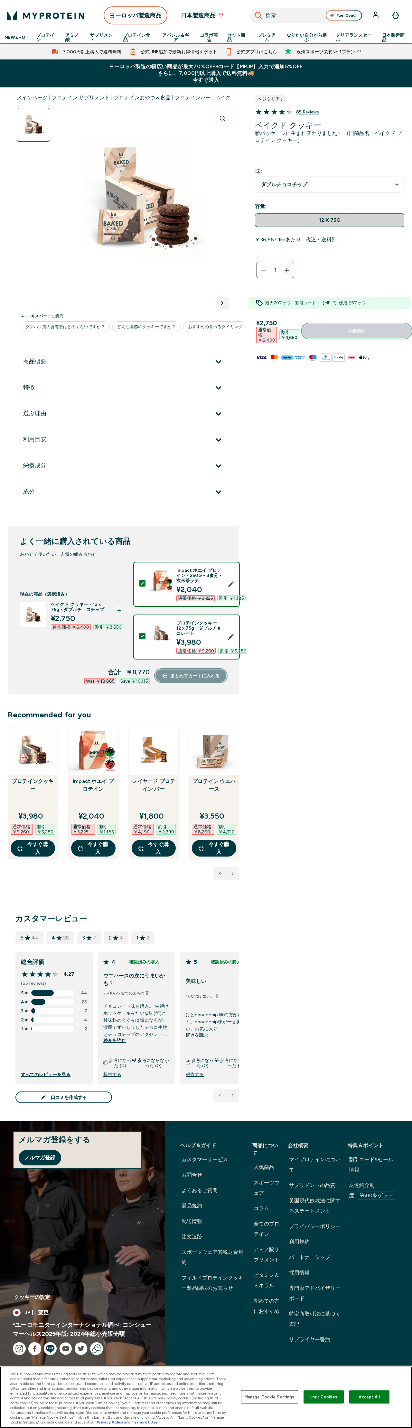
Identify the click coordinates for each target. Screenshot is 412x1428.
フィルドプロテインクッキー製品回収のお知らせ (212, 1283)
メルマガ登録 (39, 1157)
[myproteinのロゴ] (45, 15)
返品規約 (192, 1205)
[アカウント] (376, 15)
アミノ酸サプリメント (266, 1254)
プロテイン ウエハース (214, 785)
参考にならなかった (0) (153, 1063)
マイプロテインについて (315, 1164)
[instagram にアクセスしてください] (19, 1348)
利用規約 (299, 1241)
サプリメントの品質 (312, 1185)
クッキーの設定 (32, 1297)
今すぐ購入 (37, 848)
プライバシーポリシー (315, 1226)
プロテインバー (193, 97)
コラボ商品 (209, 37)
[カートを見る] (395, 15)
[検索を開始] (258, 15)
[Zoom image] (222, 118)
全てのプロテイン (266, 1229)
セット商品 (236, 37)
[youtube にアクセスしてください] (65, 1348)
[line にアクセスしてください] (50, 1348)
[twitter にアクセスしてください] (81, 1348)
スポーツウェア (266, 1188)
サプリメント (101, 37)
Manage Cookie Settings (270, 1396)
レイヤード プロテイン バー (153, 785)
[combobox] (307, 15)
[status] (275, 270)
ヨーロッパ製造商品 (135, 15)
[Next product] (232, 873)
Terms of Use (145, 1422)
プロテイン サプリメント (81, 97)
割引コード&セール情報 (371, 1164)
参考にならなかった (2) (235, 1063)
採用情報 (299, 1272)
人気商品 (264, 1167)
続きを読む (114, 1040)
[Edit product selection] (231, 584)
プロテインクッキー (33, 785)
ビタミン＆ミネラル (266, 1280)
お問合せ (192, 1175)
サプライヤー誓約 (309, 1339)
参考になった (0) (120, 1063)
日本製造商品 (393, 37)
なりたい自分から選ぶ (306, 37)
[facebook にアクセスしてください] (34, 1348)
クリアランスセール (354, 37)
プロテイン (45, 37)
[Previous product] (219, 873)
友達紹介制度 (371, 1190)
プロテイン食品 (136, 37)
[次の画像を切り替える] (222, 303)
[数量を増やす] (287, 270)
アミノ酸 (72, 37)
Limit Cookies (323, 1396)
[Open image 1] (33, 125)
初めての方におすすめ (266, 1306)
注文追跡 (192, 1236)
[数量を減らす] (264, 270)
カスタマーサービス (205, 1159)
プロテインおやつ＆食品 (142, 97)
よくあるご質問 (200, 1190)
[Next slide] (238, 806)
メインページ (32, 97)
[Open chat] (96, 1348)
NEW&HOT (17, 37)
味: (259, 171)
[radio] (329, 220)
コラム (261, 1208)
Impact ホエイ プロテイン (93, 785)
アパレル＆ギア (175, 37)
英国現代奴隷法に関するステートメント (315, 1206)
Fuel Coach (347, 15)
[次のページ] (232, 1095)
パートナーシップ (309, 1257)
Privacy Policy (110, 1422)
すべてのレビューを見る (45, 1074)
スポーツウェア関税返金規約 (212, 1257)
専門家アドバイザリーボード (315, 1293)
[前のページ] (219, 1095)
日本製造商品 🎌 (202, 15)
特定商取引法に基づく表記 (315, 1319)
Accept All (369, 1396)
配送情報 (192, 1221)
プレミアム (267, 37)
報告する (112, 1074)
